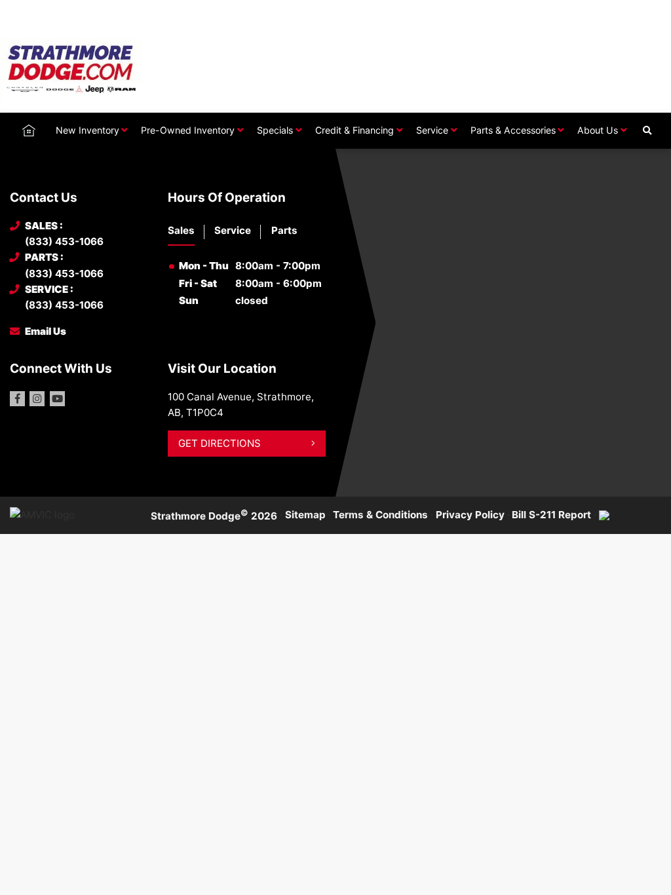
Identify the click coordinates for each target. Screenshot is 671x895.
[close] (648, 11)
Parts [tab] (284, 230)
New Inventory (87, 130)
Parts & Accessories (513, 130)
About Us (597, 130)
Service (432, 130)
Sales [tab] (181, 230)
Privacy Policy (470, 514)
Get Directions (219, 443)
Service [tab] (232, 230)
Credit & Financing (354, 130)
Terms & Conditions (380, 514)
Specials (275, 130)
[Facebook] (17, 398)
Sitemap (305, 514)
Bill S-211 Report (551, 514)
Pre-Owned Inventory (188, 130)
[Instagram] (37, 398)
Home (29, 129)
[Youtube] (57, 398)
